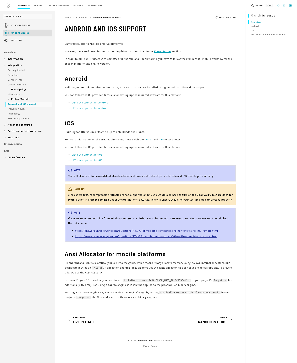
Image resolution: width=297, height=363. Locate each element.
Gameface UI (94, 5)
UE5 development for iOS (87, 160)
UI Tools (78, 5)
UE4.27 (148, 139)
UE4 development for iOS (87, 154)
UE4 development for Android (90, 102)
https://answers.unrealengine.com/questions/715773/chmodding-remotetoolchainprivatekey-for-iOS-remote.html (146, 230)
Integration (81, 17)
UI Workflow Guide (57, 5)
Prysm (38, 5)
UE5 (161, 139)
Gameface (24, 5)
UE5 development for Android (90, 108)
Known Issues (162, 51)
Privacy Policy (150, 346)
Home (68, 17)
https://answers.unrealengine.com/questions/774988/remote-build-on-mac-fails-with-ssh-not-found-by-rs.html (146, 236)
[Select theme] (290, 5)
